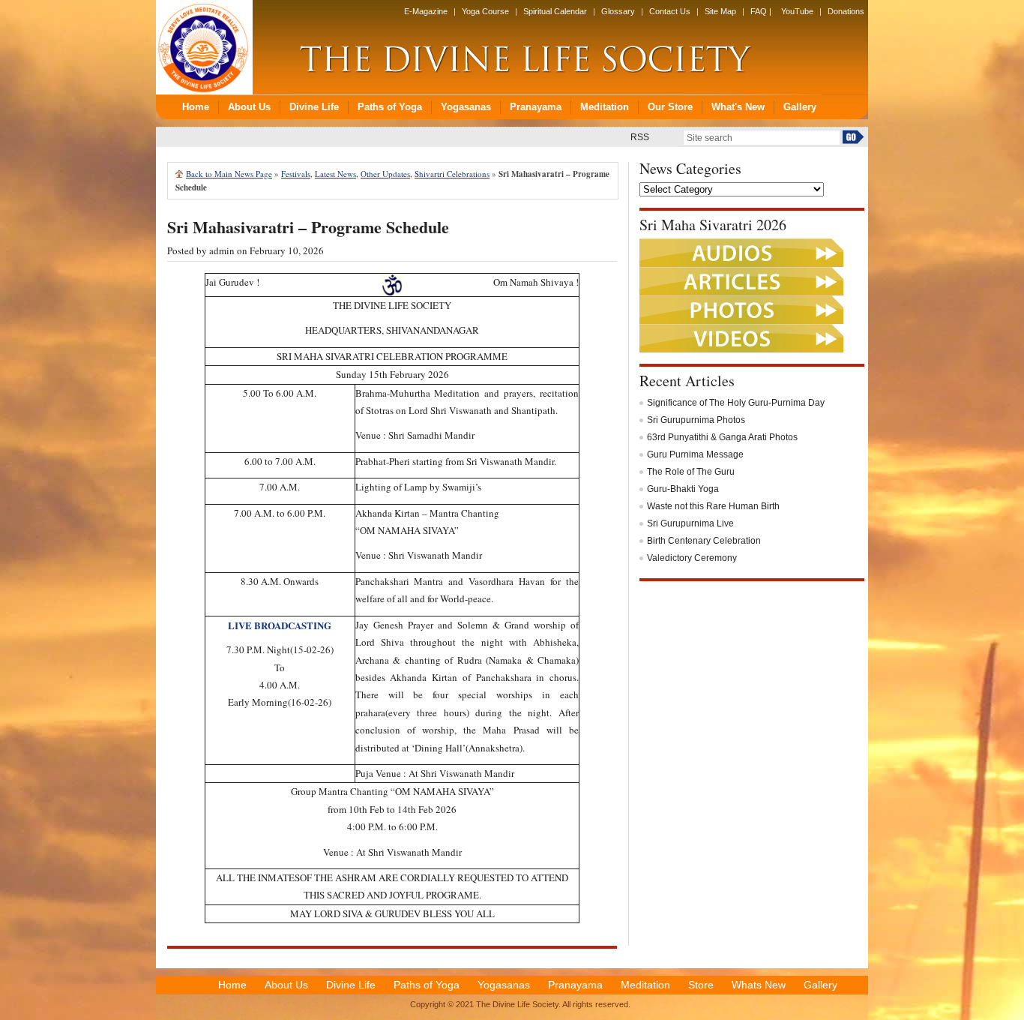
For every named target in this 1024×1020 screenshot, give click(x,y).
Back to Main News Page (229, 173)
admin (222, 250)
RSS (639, 137)
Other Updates (385, 173)
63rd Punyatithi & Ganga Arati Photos (722, 437)
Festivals (295, 173)
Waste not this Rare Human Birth (713, 506)
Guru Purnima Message (695, 454)
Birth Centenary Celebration (704, 541)
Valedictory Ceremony (692, 558)
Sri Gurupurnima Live (690, 523)
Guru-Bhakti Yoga (683, 489)
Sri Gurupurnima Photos (696, 420)
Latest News (335, 173)
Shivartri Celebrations (452, 173)
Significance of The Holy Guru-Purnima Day (736, 403)
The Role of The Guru (691, 471)
